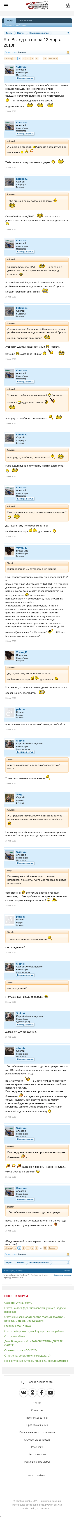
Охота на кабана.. (15, 1336)
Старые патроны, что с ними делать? (27, 1355)
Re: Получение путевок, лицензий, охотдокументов (36, 1360)
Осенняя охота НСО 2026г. (20, 1350)
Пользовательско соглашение (37, 1432)
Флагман (21, 66)
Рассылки (37, 1447)
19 (45, 58)
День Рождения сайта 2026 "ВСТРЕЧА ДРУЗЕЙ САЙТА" (33, 1343)
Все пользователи (37, 1417)
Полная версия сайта (40, 1382)
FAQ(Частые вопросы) (37, 1439)
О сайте (37, 1403)
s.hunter (21, 1048)
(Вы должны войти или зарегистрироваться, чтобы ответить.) (35, 1242)
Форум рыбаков (37, 1475)
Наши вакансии (37, 1454)
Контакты (37, 1410)
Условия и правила (62, 1275)
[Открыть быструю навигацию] (68, 33)
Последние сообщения (15, 25)
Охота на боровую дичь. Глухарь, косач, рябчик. (34, 1331)
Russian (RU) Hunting (13, 1270)
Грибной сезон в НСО (17, 1325)
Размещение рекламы (37, 1461)
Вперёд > (52, 58)
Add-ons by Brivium (39, 1275)
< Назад (8, 58)
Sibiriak (20, 740)
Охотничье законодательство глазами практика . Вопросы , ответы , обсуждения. (34, 1318)
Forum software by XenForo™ (16, 1275)
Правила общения (37, 1425)
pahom (20, 709)
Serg (19, 794)
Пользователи (25, 20)
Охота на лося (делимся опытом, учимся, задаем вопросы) (35, 1309)
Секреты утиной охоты (18, 1302)
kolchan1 (21, 178)
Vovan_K (21, 547)
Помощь (66, 1270)
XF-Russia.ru (17, 1277)
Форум (10, 20)
